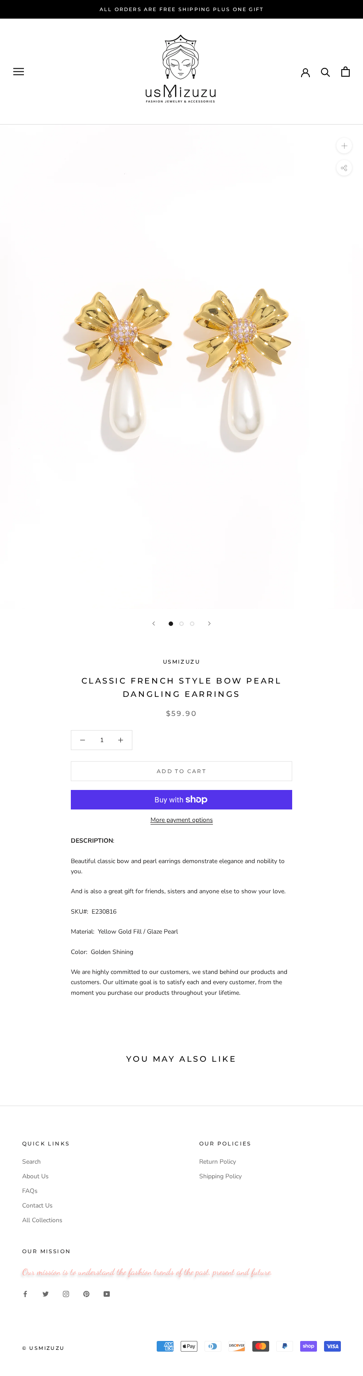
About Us (35, 1176)
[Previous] (153, 623)
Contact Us (37, 1205)
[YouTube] (107, 1293)
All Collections (42, 1220)
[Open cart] (345, 71)
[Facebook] (25, 1293)
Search (31, 1161)
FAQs (30, 1191)
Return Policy (217, 1161)
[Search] (325, 71)
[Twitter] (45, 1293)
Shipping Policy (220, 1176)
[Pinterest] (86, 1293)
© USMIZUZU (43, 1348)
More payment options (182, 820)
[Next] (209, 623)
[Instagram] (66, 1293)
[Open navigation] (18, 71)
